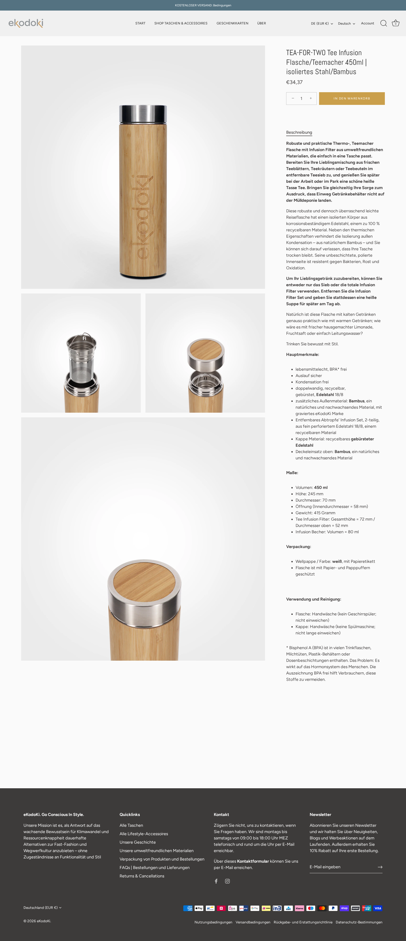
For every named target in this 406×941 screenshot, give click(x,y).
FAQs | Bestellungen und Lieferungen (155, 867)
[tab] (301, 132)
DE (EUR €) (320, 23)
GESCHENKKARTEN (232, 23)
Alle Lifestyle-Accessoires (144, 833)
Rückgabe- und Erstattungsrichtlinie (303, 922)
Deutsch (344, 23)
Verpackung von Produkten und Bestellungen (162, 859)
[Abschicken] (380, 867)
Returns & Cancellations (142, 876)
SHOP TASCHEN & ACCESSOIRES (180, 23)
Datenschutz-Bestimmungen (359, 922)
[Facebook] (216, 881)
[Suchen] (384, 23)
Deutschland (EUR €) (40, 907)
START (140, 23)
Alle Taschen (131, 825)
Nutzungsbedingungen (213, 922)
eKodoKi (43, 921)
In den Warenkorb (352, 98)
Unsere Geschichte (138, 842)
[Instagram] (227, 881)
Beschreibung (299, 132)
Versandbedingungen (253, 922)
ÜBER (261, 23)
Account (367, 23)
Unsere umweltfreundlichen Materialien (157, 850)
